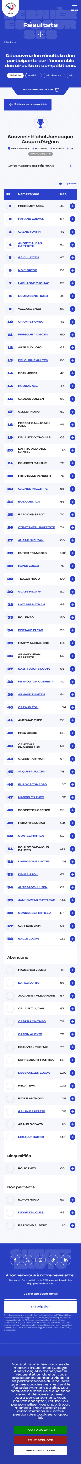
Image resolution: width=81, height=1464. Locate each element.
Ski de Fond (54, 76)
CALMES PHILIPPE (33, 489)
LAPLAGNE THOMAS (33, 283)
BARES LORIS (28, 983)
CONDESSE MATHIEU (34, 913)
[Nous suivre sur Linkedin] (66, 1260)
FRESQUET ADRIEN (33, 335)
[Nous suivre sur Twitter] (28, 1260)
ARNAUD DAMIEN (31, 694)
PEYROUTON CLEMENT (35, 682)
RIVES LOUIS (28, 566)
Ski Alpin (15, 76)
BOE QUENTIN (29, 502)
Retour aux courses (30, 104)
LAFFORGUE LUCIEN (34, 862)
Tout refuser (40, 1440)
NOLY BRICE (27, 270)
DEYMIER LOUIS (31, 1213)
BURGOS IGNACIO (32, 784)
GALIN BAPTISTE (31, 1111)
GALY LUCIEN (28, 257)
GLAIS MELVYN (30, 592)
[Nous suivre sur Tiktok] (53, 1260)
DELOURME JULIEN (33, 360)
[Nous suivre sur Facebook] (15, 1260)
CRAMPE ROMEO (31, 322)
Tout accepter (40, 1430)
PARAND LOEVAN (31, 219)
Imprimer (70, 184)
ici (14, 1330)
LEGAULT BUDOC (31, 1137)
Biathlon (33, 76)
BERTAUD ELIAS (30, 630)
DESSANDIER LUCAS (34, 1073)
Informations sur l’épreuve (31, 166)
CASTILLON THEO (32, 1021)
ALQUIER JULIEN (31, 772)
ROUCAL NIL (28, 386)
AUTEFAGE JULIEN (32, 887)
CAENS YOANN (29, 232)
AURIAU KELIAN (31, 540)
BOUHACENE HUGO (33, 296)
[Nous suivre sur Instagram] (40, 1260)
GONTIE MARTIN (31, 836)
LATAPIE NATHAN (31, 604)
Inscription (40, 1306)
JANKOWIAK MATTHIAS (36, 900)
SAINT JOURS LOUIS (34, 669)
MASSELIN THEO (31, 797)
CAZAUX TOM (28, 707)
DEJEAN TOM (28, 874)
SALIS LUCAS (28, 939)
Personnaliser (40, 1450)
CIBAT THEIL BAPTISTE (36, 527)
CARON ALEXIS (30, 1034)
